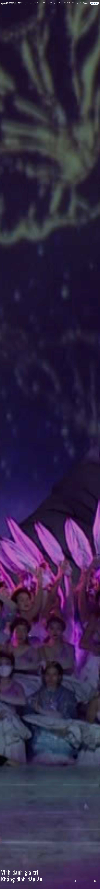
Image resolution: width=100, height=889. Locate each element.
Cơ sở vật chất (35, 3)
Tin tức (51, 3)
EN (85, 5)
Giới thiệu (26, 3)
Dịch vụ (44, 3)
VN (86, 3)
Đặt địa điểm (58, 3)
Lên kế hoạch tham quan (69, 3)
